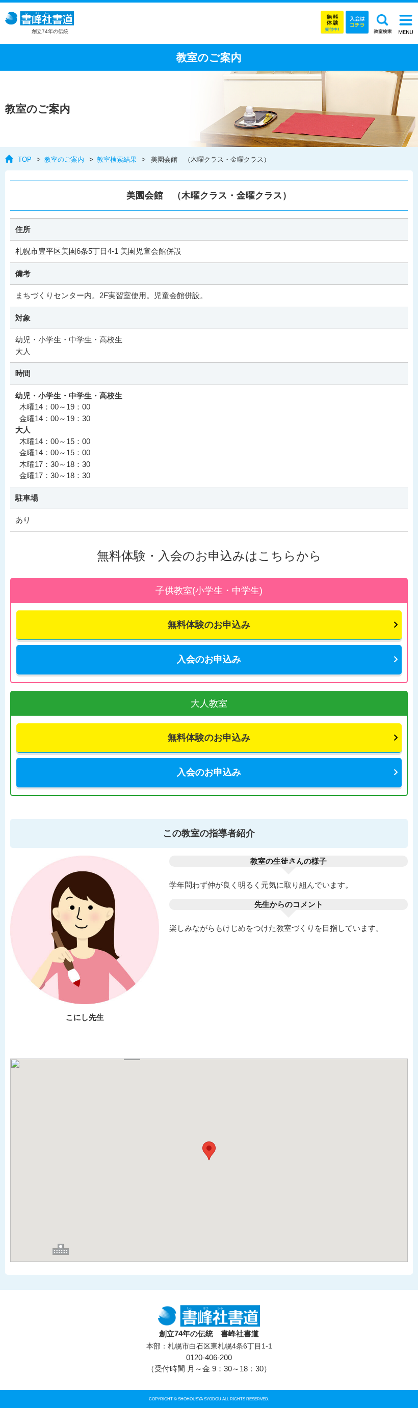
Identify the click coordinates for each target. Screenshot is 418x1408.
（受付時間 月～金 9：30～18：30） (209, 1363)
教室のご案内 (64, 159)
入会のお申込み (209, 659)
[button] (209, 1150)
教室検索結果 (117, 159)
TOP (25, 159)
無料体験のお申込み (209, 625)
